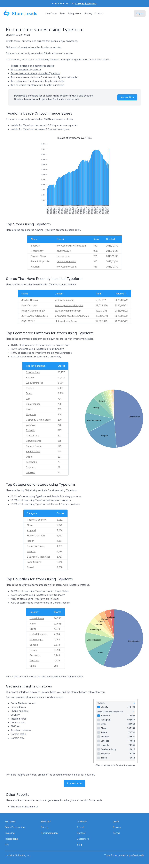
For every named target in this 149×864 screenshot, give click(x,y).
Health (30, 540)
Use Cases (51, 13)
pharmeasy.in (64, 250)
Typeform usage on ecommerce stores (32, 65)
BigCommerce (33, 440)
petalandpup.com (66, 261)
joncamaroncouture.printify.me (72, 315)
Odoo (29, 456)
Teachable (31, 461)
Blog (79, 844)
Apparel (31, 530)
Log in (139, 13)
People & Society (36, 519)
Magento (31, 414)
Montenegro (36, 639)
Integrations (74, 13)
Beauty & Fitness (36, 546)
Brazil (33, 628)
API (7, 844)
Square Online (34, 446)
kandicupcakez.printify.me (69, 305)
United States (37, 618)
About (80, 827)
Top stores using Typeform (26, 69)
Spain (33, 665)
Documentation (49, 832)
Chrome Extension (85, 3)
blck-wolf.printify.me (66, 321)
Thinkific (30, 430)
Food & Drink (34, 561)
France (33, 650)
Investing (10, 832)
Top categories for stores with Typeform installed (38, 81)
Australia (34, 660)
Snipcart (30, 467)
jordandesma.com (64, 300)
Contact (99, 13)
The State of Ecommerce (24, 806)
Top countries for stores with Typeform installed (37, 85)
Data (62, 13)
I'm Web (30, 472)
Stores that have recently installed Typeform (35, 73)
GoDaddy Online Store (38, 419)
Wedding (31, 551)
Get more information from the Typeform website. (33, 47)
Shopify (30, 377)
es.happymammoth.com (68, 310)
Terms (116, 832)
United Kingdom (38, 634)
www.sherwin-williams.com (71, 245)
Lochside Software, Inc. (18, 855)
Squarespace (33, 403)
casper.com (63, 256)
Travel (30, 567)
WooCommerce (34, 382)
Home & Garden (36, 535)
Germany (35, 655)
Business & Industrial (38, 556)
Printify (30, 388)
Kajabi (29, 409)
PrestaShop (32, 435)
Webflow (31, 425)
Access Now (127, 97)
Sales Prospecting (15, 827)
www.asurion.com (67, 266)
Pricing (88, 13)
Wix (28, 398)
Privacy (117, 827)
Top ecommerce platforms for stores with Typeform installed (44, 77)
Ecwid (29, 393)
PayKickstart (33, 451)
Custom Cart (33, 372)
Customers (83, 838)
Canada (34, 644)
